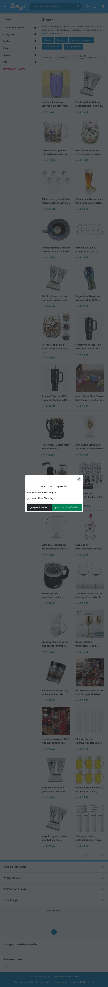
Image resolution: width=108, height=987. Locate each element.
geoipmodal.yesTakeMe (66, 507)
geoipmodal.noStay (39, 507)
